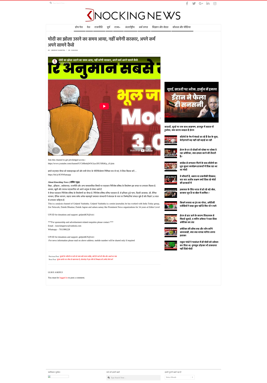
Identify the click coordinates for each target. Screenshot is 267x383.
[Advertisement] (192, 56)
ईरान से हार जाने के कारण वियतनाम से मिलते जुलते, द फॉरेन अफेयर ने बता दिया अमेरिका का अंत (198, 219)
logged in (64, 277)
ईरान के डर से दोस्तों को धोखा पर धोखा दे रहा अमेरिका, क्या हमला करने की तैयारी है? (198, 153)
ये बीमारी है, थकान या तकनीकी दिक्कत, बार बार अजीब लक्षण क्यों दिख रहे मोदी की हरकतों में (198, 180)
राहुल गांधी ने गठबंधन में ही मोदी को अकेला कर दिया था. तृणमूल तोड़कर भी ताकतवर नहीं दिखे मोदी (199, 246)
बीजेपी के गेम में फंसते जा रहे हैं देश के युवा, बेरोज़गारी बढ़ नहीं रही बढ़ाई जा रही (199, 138)
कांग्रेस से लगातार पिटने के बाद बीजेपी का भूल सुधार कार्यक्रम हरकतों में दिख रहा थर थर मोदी (198, 166)
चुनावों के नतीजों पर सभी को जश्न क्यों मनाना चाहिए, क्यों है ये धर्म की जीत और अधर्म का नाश (88, 256)
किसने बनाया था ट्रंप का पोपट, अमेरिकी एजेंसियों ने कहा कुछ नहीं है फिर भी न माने (198, 204)
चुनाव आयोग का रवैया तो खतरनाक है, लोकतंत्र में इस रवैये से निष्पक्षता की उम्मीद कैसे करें (85, 259)
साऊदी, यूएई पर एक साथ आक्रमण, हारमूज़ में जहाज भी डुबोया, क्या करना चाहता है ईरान (189, 128)
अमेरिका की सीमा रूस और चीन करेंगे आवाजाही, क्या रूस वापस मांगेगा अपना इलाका (197, 232)
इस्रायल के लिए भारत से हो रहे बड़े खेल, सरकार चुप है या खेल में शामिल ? (198, 191)
